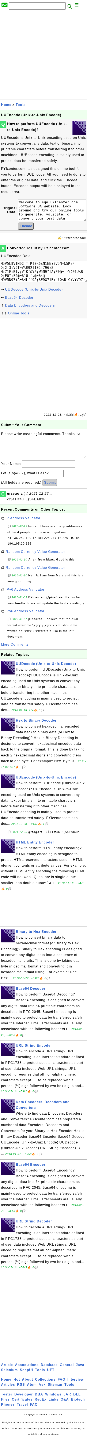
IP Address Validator (23, 518)
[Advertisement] (43, 56)
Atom (32, 1384)
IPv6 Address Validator (25, 589)
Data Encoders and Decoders (30, 305)
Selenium (9, 1370)
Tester (6, 1394)
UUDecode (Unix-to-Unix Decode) (34, 289)
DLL (77, 1394)
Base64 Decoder (19, 297)
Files (5, 1399)
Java (80, 1365)
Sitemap (55, 1384)
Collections (45, 1379)
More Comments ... (17, 644)
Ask (42, 1384)
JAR (67, 1394)
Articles (8, 1384)
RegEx (40, 1399)
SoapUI (26, 1370)
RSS (21, 1384)
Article (7, 1365)
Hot (17, 1379)
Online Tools (18, 313)
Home (6, 105)
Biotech (78, 1399)
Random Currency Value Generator (35, 551)
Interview (75, 1379)
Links (53, 1399)
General (67, 1365)
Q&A (65, 1399)
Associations (27, 1365)
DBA (39, 1394)
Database (49, 1365)
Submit (50, 482)
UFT (50, 1370)
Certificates (22, 1399)
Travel (22, 1404)
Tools (21, 105)
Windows (53, 1394)
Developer (23, 1394)
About (27, 1379)
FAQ (61, 1379)
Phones (8, 1404)
